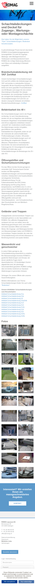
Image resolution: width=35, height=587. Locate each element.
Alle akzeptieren (9, 581)
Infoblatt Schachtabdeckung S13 (12, 303)
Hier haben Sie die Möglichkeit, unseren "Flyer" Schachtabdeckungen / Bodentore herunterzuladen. (15, 41)
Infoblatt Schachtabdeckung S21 (12, 311)
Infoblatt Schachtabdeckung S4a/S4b (14, 300)
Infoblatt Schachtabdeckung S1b (12, 296)
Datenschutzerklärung (8, 537)
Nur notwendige (26, 581)
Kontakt (17, 503)
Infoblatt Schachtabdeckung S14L (13, 307)
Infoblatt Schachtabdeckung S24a (13, 314)
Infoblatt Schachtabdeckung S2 (12, 298)
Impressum (4, 539)
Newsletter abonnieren (10, 552)
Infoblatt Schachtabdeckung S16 (12, 309)
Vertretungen (5, 543)
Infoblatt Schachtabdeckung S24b (13, 316)
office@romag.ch (6, 533)
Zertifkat (24, 103)
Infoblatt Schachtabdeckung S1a (12, 294)
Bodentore (5, 285)
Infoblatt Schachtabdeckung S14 (12, 305)
